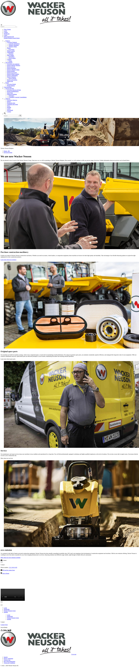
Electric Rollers (11, 71)
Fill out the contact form (9, 570)
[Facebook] (5, 630)
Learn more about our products (8, 259)
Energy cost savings (12, 80)
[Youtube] (9, 630)
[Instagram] (3, 630)
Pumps (10, 61)
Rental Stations (11, 85)
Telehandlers (10, 52)
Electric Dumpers (11, 77)
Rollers (9, 48)
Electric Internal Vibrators (13, 65)
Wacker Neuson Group (10, 610)
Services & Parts (9, 88)
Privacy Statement (8, 658)
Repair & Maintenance (13, 91)
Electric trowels (11, 67)
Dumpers (11, 54)
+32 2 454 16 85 (13, 567)
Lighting (9, 59)
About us (7, 98)
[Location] (2, 630)
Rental (7, 82)
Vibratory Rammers (14, 45)
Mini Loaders (10, 55)
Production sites (11, 103)
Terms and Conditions (9, 663)
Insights (9, 107)
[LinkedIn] (10, 630)
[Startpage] (36, 23)
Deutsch (10, 38)
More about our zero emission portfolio (10, 557)
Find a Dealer (7, 29)
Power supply (12, 58)
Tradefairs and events (12, 104)
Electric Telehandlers (12, 75)
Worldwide (6, 33)
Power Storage (12, 78)
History (9, 101)
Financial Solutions (12, 94)
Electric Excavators (12, 72)
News (8, 106)
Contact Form (4, 624)
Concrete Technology (14, 43)
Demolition (11, 56)
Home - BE (7, 151)
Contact (6, 32)
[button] (9, 36)
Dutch (18, 38)
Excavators (11, 49)
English (6, 38)
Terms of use (7, 660)
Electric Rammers (11, 68)
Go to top (73, 654)
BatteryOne (10, 81)
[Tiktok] (7, 630)
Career (5, 35)
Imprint (6, 657)
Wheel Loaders (11, 51)
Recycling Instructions (9, 661)
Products (7, 41)
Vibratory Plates (13, 46)
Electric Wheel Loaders (13, 74)
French (14, 38)
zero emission (8, 62)
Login (5, 31)
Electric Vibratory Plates (13, 69)
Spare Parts (10, 93)
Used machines (8, 87)
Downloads (10, 110)
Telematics (11, 95)
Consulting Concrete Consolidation (18, 97)
